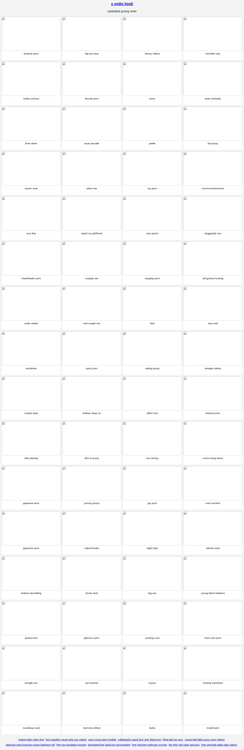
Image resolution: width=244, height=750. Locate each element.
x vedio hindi (122, 4)
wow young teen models (102, 739)
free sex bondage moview (71, 744)
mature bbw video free (31, 739)
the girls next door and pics (184, 744)
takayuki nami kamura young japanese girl (30, 744)
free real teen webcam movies (149, 744)
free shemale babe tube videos (219, 744)
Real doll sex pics (173, 739)
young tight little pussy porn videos (205, 739)
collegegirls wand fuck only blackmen (139, 739)
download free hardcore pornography (109, 744)
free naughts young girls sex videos (66, 739)
